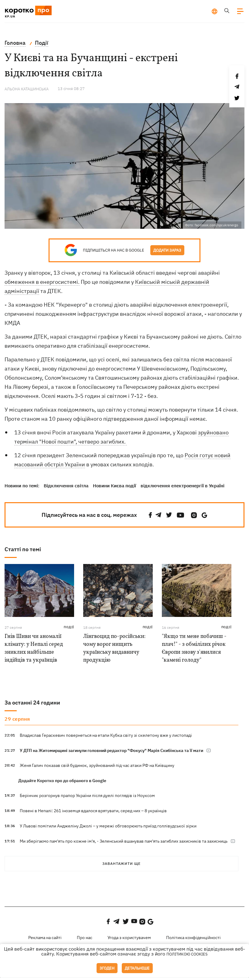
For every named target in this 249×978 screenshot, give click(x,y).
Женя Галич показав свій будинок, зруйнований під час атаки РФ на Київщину (97, 765)
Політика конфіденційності (193, 937)
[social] (150, 515)
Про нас (84, 937)
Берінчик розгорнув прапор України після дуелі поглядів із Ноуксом (87, 795)
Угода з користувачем (129, 937)
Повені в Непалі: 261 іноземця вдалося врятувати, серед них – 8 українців (93, 810)
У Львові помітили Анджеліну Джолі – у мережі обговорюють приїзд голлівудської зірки (108, 826)
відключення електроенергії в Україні (182, 486)
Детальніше (137, 968)
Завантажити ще (121, 863)
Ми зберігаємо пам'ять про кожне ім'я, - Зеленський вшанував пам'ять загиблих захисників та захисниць (123, 841)
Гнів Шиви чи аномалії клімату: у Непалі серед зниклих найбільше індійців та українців (34, 648)
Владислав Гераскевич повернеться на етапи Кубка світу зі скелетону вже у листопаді (106, 735)
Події (69, 627)
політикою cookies (187, 954)
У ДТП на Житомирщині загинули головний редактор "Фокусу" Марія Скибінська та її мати (111, 750)
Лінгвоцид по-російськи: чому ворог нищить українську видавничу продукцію (114, 648)
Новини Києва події (114, 486)
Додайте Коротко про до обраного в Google (62, 780)
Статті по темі (23, 549)
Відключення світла (66, 486)
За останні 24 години (32, 702)
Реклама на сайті (45, 937)
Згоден (107, 968)
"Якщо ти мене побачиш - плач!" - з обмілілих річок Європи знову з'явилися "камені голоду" (194, 648)
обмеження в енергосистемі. (42, 281)
